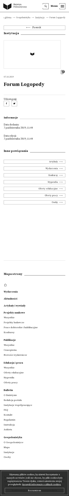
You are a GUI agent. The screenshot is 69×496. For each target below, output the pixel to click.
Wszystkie (9, 317)
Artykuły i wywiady (15, 305)
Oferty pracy (51, 195)
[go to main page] (16, 6)
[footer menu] (6, 285)
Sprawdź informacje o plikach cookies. (41, 484)
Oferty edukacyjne (48, 188)
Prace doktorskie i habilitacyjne (21, 327)
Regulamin (9, 419)
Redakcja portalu (13, 400)
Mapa (7, 447)
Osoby (55, 202)
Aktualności (10, 298)
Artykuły (53, 161)
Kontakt (8, 414)
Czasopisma (10, 350)
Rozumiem (34, 490)
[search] (46, 6)
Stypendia (53, 182)
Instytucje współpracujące (18, 405)
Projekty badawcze (14, 322)
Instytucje (40, 18)
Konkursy (53, 175)
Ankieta (8, 429)
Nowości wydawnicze (15, 354)
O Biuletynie (10, 395)
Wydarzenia (51, 168)
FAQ (6, 409)
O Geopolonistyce (13, 442)
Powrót (36, 27)
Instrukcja (9, 424)
